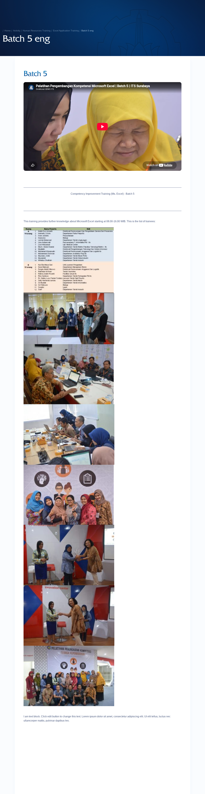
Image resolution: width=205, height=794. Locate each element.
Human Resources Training (36, 30)
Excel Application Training (66, 30)
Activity (16, 30)
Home (7, 30)
